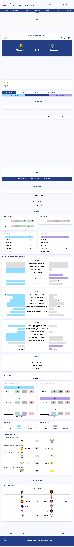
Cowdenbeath (28, 506)
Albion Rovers (45, 492)
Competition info (51, 92)
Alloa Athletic (27, 441)
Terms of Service (41, 540)
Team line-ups (9, 92)
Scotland (19, 38)
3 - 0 (37, 463)
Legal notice (29, 540)
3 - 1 (37, 455)
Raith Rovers (28, 511)
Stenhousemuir (28, 501)
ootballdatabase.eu (23, 5)
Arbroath (45, 506)
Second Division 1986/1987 (35, 35)
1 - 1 (37, 441)
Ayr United (28, 515)
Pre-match (36, 92)
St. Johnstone (46, 441)
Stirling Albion (45, 496)
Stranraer (45, 501)
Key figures (23, 92)
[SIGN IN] (66, 4)
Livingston (28, 492)
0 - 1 (37, 470)
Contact (34, 540)
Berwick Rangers (45, 511)
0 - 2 (37, 448)
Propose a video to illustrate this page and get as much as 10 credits (38, 178)
